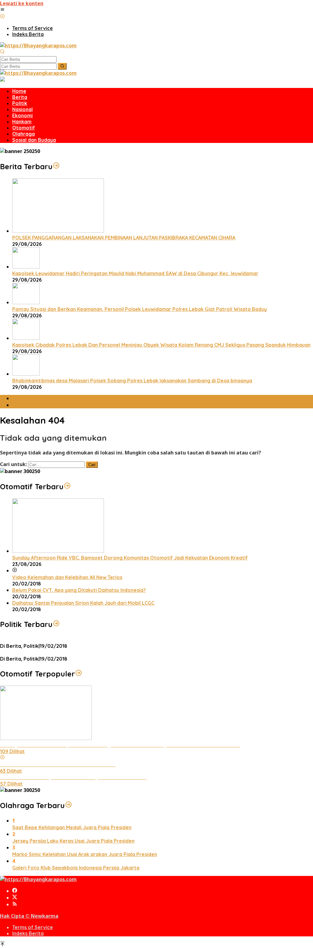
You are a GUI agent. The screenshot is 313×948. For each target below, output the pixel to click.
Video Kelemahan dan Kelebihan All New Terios (67, 577)
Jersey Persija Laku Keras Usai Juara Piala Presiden (73, 841)
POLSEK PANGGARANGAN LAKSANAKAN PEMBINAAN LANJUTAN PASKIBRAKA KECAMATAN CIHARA (123, 238)
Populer (21, 398)
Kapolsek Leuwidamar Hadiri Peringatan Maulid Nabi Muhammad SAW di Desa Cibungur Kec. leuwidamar (135, 273)
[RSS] (14, 904)
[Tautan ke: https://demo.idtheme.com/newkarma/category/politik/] (56, 624)
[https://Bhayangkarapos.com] (38, 45)
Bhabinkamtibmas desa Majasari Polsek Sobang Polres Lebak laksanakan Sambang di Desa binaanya (132, 380)
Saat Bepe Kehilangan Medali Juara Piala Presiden (71, 827)
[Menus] (2, 10)
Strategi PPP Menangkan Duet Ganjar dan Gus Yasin (61, 652)
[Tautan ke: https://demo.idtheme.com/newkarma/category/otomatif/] (67, 486)
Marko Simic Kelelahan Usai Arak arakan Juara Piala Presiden (84, 854)
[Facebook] (14, 891)
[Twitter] (14, 897)
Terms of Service (32, 927)
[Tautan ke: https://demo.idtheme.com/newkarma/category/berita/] (56, 166)
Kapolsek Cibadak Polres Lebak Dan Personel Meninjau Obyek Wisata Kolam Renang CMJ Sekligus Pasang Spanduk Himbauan (161, 345)
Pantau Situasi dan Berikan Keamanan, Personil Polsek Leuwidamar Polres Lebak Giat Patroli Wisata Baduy (139, 309)
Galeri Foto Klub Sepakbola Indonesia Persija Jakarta (75, 868)
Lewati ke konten (21, 3)
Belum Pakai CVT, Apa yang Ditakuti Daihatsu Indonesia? (79, 590)
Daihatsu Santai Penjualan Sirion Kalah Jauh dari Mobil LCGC (83, 603)
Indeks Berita (28, 933)
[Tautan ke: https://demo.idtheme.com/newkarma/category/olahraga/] (68, 805)
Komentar (24, 405)
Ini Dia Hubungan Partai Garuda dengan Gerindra (58, 639)
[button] (62, 66)
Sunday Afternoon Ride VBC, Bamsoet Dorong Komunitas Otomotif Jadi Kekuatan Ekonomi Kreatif (130, 558)
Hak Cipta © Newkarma (29, 916)
